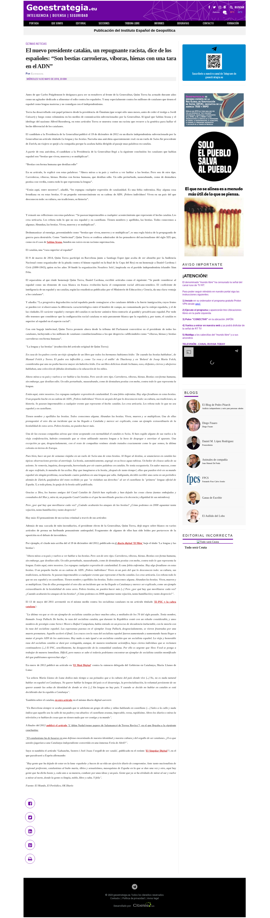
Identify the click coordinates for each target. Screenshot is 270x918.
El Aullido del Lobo (213, 515)
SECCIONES (104, 23)
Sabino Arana (54, 241)
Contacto (115, 898)
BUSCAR (239, 7)
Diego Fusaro (209, 423)
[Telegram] (135, 887)
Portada (34, 23)
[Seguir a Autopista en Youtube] (224, 8)
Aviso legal (153, 898)
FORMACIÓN (233, 23)
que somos (57, 23)
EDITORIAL (81, 23)
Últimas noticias (36, 43)
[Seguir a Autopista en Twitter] (214, 8)
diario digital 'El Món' (130, 543)
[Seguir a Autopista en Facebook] (209, 8)
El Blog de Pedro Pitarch (216, 404)
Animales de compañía (215, 459)
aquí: (198, 304)
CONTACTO (208, 23)
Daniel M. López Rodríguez (217, 441)
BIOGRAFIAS (183, 23)
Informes (159, 23)
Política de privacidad (133, 898)
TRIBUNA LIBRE (132, 23)
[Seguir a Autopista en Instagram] (220, 8)
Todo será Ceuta (196, 547)
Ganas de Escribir (212, 497)
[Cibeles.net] (144, 905)
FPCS (205, 477)
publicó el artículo (56, 725)
